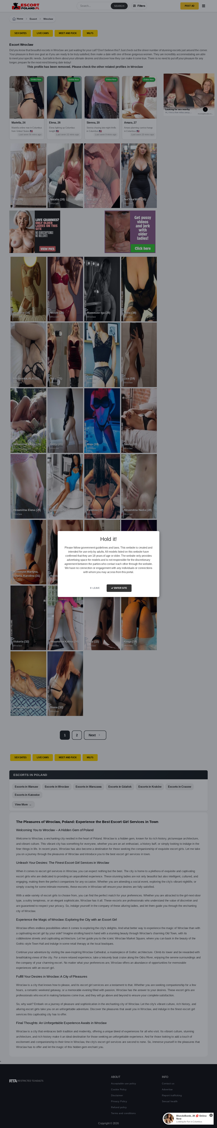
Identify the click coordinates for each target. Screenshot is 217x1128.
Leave (96, 588)
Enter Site (120, 588)
